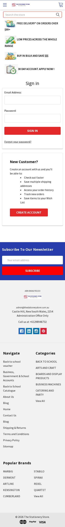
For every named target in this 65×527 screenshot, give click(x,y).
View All (40, 401)
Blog (6, 403)
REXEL (38, 483)
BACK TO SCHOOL (46, 361)
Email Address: (12, 92)
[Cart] (60, 4)
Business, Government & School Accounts (16, 376)
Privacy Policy (11, 440)
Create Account (28, 212)
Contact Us (9, 415)
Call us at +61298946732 (32, 321)
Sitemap (8, 446)
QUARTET (40, 490)
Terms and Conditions (16, 434)
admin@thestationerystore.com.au (32, 307)
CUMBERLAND (11, 496)
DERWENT (9, 477)
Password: (10, 110)
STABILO (39, 471)
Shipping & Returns (14, 427)
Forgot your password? (17, 141)
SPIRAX (38, 477)
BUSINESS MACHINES (48, 384)
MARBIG (8, 471)
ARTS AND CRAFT (46, 367)
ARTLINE (8, 483)
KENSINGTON (11, 490)
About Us (8, 396)
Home (6, 409)
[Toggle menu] (5, 4)
